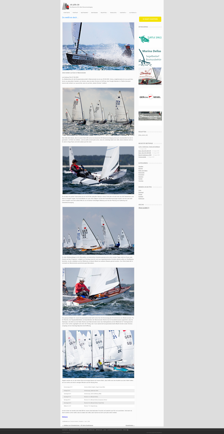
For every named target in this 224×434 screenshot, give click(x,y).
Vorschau (141, 181)
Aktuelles (81, 421)
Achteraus (132, 12)
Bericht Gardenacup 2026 (145, 155)
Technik (140, 178)
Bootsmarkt (84, 12)
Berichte (141, 168)
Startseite (66, 12)
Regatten (103, 12)
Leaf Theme (149, 432)
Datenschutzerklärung (114, 429)
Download (141, 192)
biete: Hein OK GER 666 (145, 153)
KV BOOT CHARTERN (150, 19)
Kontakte (122, 12)
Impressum (141, 198)
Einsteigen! (94, 12)
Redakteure (83, 429)
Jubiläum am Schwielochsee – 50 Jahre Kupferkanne (77, 425)
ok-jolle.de (74, 4)
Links (140, 190)
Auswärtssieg (130, 425)
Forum (125, 429)
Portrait (75, 12)
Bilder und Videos (143, 170)
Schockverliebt (142, 157)
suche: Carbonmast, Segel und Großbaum (149, 146)
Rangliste (113, 12)
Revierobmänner (74, 429)
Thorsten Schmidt (74, 421)
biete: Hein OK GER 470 (145, 151)
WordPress (159, 432)
